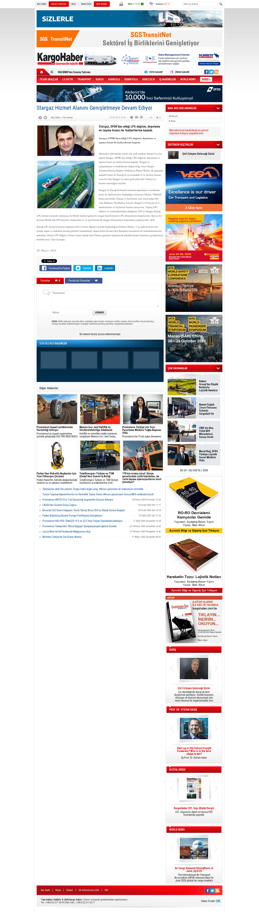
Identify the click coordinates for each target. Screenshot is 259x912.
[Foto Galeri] (154, 72)
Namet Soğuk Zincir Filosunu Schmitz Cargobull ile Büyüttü (208, 409)
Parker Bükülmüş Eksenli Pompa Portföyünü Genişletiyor (72, 515)
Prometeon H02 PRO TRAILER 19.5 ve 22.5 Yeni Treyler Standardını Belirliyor (82, 520)
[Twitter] (45, 117)
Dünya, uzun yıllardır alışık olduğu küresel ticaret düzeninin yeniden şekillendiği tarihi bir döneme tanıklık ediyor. (194, 694)
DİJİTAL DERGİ (177, 769)
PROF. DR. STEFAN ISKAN (183, 709)
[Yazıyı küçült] (150, 117)
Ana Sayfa (41, 4)
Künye (58, 890)
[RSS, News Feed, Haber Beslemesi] (216, 72)
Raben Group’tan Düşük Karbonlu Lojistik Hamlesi (208, 386)
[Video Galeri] (180, 72)
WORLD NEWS (177, 829)
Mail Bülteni (101, 4)
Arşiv (73, 4)
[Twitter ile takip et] (211, 72)
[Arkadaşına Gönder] (136, 117)
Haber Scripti (208, 901)
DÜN (205, 470)
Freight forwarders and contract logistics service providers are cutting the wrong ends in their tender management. (194, 754)
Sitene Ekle (86, 4)
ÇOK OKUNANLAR (177, 368)
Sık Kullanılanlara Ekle (88, 890)
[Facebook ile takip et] (206, 72)
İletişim (69, 890)
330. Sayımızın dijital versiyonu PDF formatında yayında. (194, 811)
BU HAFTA (194, 470)
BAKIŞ (172, 649)
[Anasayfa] (44, 72)
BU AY (183, 470)
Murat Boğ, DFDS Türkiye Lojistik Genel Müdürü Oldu (88, 72)
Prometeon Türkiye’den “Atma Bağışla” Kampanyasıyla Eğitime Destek (79, 526)
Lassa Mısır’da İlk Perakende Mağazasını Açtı (66, 531)
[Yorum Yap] (131, 117)
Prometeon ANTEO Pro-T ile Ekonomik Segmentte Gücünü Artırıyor (77, 499)
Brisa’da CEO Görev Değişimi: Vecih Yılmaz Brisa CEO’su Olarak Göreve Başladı (83, 510)
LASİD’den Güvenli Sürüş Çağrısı (59, 504)
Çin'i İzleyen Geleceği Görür (198, 153)
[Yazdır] (141, 117)
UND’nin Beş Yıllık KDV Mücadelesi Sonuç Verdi (206, 432)
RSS (106, 890)
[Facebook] (40, 117)
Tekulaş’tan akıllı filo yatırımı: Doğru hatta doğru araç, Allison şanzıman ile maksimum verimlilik (92, 489)
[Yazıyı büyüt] (158, 117)
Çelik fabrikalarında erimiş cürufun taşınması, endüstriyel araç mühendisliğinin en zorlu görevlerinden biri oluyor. (143, 478)
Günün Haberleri (58, 4)
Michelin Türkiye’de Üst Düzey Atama (62, 536)
